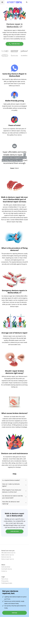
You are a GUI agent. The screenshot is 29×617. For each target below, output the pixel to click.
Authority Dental (5, 567)
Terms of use (4, 579)
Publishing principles (6, 583)
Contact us (4, 571)
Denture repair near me (7, 559)
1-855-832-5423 (15, 43)
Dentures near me (6, 557)
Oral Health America (6, 569)
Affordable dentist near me (8, 553)
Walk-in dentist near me (7, 555)
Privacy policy (4, 581)
